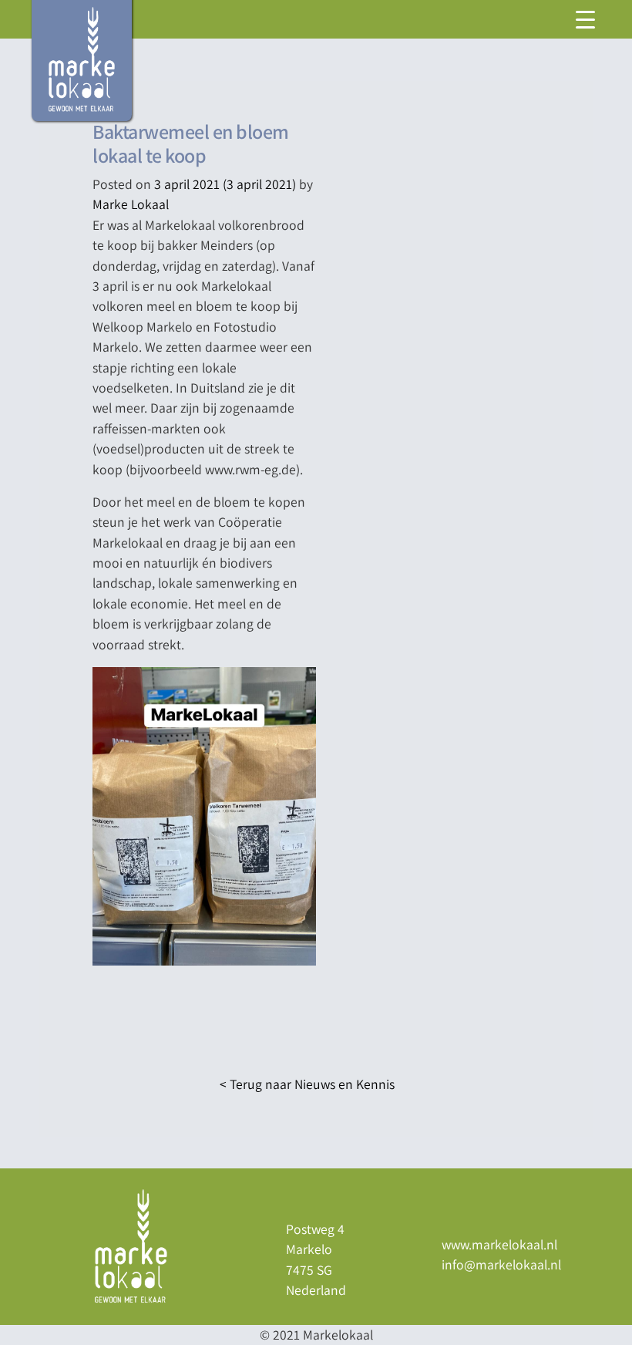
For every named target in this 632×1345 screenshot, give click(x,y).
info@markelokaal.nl (501, 1264)
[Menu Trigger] (585, 19)
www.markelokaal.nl (499, 1244)
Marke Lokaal (130, 204)
